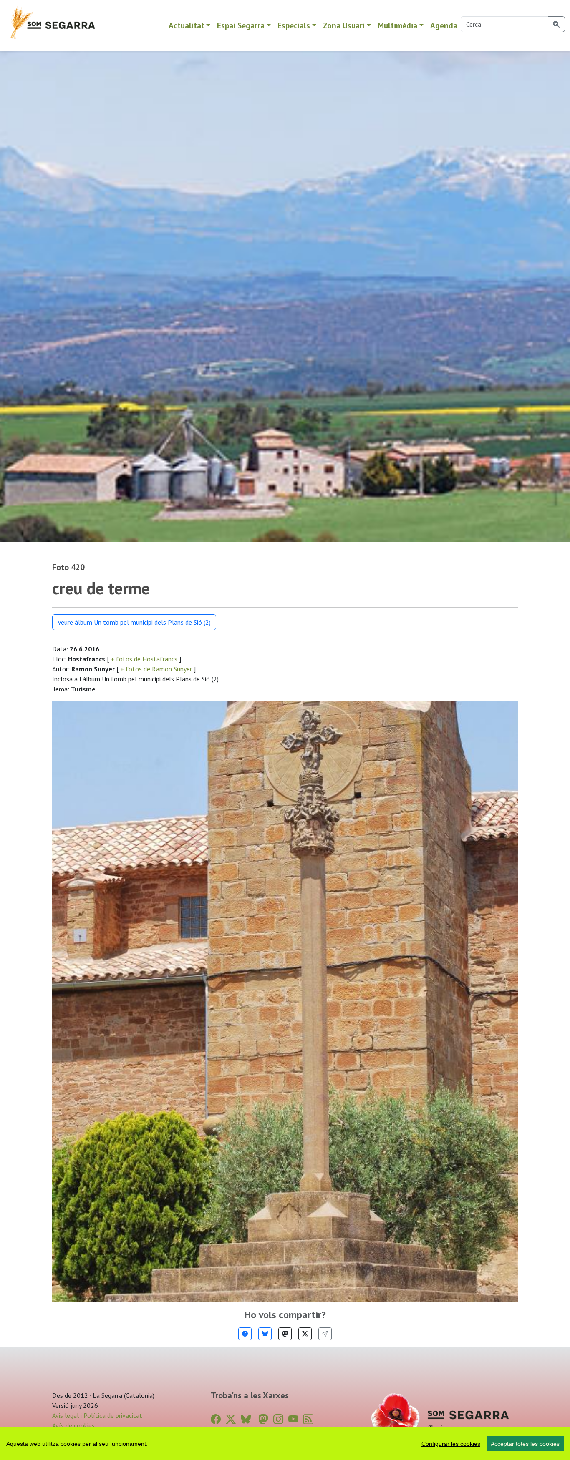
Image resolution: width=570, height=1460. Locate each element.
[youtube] (293, 1419)
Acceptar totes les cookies (525, 1443)
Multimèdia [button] (397, 25)
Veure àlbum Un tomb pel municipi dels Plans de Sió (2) (134, 622)
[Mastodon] (285, 1333)
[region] (285, 1443)
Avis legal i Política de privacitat (97, 1415)
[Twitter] (305, 1333)
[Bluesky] (265, 1333)
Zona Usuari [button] (344, 25)
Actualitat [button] (186, 25)
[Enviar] (325, 1333)
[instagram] (278, 1419)
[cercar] (556, 24)
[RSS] (308, 1419)
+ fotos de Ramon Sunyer (156, 669)
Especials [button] (293, 25)
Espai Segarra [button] (241, 25)
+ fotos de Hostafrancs (144, 659)
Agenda (443, 25)
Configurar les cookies (450, 1443)
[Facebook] (245, 1333)
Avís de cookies (73, 1425)
